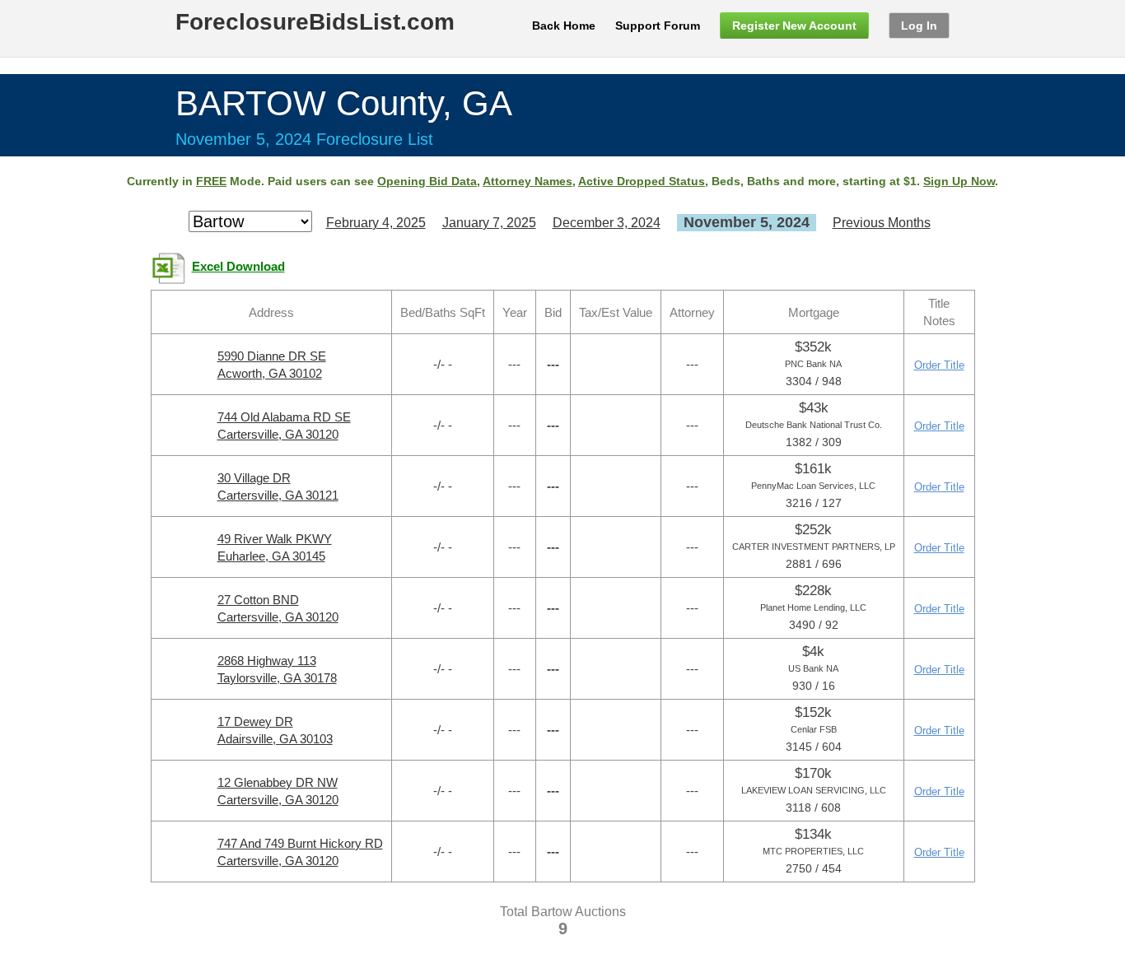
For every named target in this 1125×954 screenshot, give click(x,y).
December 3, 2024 (607, 223)
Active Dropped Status (641, 181)
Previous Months (882, 223)
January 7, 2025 (489, 223)
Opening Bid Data (427, 181)
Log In (919, 25)
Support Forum (657, 25)
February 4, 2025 (376, 223)
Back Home (563, 25)
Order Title (939, 365)
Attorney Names (527, 181)
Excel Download (238, 266)
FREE (211, 181)
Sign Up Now (959, 181)
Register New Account (794, 25)
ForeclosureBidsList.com (315, 22)
